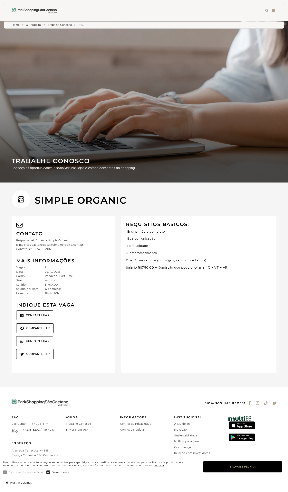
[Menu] (273, 10)
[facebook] (249, 403)
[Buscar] (266, 10)
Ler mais (159, 465)
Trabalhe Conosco (60, 25)
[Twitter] (275, 403)
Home (16, 25)
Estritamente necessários (25, 472)
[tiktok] (266, 403)
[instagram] (258, 403)
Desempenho (61, 472)
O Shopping (34, 25)
